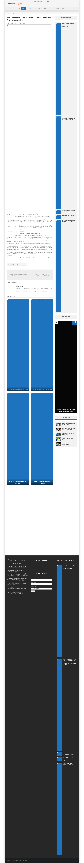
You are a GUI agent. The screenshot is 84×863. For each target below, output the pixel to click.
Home (19, 8)
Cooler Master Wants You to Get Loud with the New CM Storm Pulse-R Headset (18, 275)
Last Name (33, 582)
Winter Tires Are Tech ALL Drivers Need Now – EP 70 (68, 424)
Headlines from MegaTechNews (17, 566)
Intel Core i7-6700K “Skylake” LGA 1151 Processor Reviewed (68, 211)
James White (10, 23)
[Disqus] (30, 504)
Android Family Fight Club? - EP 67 (19, 10)
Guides (34, 8)
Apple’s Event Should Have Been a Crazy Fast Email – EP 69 (68, 429)
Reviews (29, 8)
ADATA (12, 264)
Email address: (34, 586)
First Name (33, 577)
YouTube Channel (59, 8)
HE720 (25, 264)
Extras (51, 8)
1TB (8, 264)
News (23, 8)
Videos (40, 8)
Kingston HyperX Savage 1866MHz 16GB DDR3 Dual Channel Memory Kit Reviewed (68, 222)
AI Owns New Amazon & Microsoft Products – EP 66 (68, 443)
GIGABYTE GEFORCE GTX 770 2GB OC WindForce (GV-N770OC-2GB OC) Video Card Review (41, 276)
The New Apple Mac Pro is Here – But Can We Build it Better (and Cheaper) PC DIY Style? (68, 25)
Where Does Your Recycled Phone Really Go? (17, 586)
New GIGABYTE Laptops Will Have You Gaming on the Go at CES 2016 (68, 216)
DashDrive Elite (19, 264)
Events (45, 8)
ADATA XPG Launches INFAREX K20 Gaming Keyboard (18, 390)
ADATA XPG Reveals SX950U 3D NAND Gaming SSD (42, 390)
